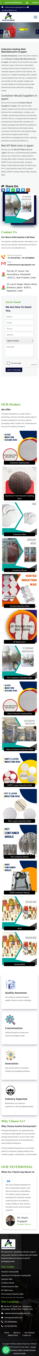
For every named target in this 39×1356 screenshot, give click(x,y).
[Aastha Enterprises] (8, 17)
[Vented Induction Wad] (19, 590)
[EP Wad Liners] (19, 626)
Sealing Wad (19, 964)
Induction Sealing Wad (19, 462)
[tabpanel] (19, 1202)
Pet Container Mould (19, 856)
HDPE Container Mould (19, 892)
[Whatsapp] (6, 1350)
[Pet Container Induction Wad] (19, 662)
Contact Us (26, 1335)
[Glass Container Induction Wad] (19, 733)
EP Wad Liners (19, 642)
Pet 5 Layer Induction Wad (19, 821)
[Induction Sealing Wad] (19, 447)
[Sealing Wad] (19, 948)
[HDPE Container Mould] (19, 877)
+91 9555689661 (28, 258)
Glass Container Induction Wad (19, 749)
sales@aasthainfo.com (13, 1318)
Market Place (13, 1335)
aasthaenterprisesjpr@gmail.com (15, 7)
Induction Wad (19, 534)
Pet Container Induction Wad (19, 677)
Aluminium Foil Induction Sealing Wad (16, 1275)
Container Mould (19, 570)
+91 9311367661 (13, 258)
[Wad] (19, 912)
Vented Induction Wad (19, 606)
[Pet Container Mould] (19, 841)
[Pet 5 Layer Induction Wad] (19, 805)
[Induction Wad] (19, 518)
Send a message (14, 370)
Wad (19, 928)
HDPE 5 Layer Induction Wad (19, 785)
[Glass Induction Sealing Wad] (19, 697)
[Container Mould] (19, 554)
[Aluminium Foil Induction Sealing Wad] (19, 483)
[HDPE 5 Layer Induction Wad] (19, 769)
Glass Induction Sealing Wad (19, 713)
